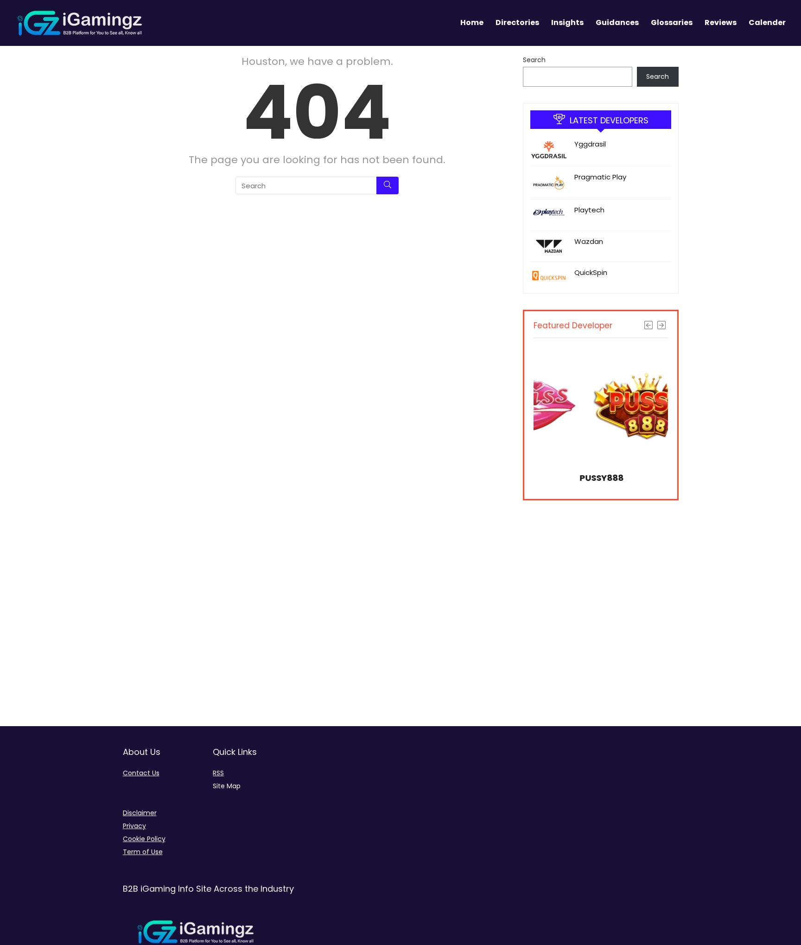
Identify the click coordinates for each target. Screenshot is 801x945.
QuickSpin (590, 272)
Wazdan (588, 241)
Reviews (721, 22)
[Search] (387, 185)
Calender (767, 22)
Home (471, 22)
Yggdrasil (590, 144)
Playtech (589, 210)
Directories (517, 22)
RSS (218, 773)
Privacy (134, 825)
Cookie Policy (144, 838)
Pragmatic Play (600, 177)
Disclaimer (140, 812)
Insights (567, 22)
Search (534, 59)
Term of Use (143, 851)
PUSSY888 (556, 478)
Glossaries (672, 22)
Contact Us (141, 773)
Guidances (617, 22)
